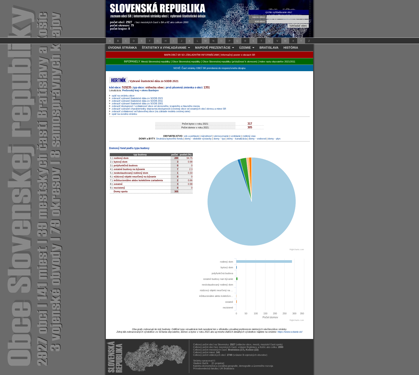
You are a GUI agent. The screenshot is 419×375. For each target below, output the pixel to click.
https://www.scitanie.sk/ (290, 331)
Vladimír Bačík (200, 363)
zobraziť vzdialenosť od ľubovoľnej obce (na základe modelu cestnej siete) (151, 111)
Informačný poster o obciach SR (238, 54)
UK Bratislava (227, 368)
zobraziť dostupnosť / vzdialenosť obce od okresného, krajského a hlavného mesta (156, 106)
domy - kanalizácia (237, 138)
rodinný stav (249, 136)
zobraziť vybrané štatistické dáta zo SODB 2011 (137, 101)
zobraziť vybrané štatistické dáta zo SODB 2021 (137, 98)
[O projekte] (218, 363)
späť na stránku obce (123, 95)
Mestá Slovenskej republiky (155, 61)
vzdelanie (236, 136)
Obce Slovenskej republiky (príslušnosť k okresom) (230, 61)
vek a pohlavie (191, 136)
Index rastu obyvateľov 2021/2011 (277, 61)
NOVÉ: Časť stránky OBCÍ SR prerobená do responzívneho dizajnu (209, 68)
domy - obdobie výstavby (198, 138)
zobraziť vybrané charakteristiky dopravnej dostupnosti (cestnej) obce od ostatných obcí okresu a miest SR (169, 108)
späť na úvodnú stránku (124, 114)
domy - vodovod (257, 138)
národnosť (206, 136)
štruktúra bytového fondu (169, 138)
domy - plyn (274, 138)
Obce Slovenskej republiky (186, 61)
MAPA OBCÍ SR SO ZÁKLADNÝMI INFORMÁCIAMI (191, 54)
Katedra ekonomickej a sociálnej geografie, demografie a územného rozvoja (233, 366)
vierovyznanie (221, 136)
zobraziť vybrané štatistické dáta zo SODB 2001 (137, 103)
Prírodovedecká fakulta (205, 368)
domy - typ (219, 138)
